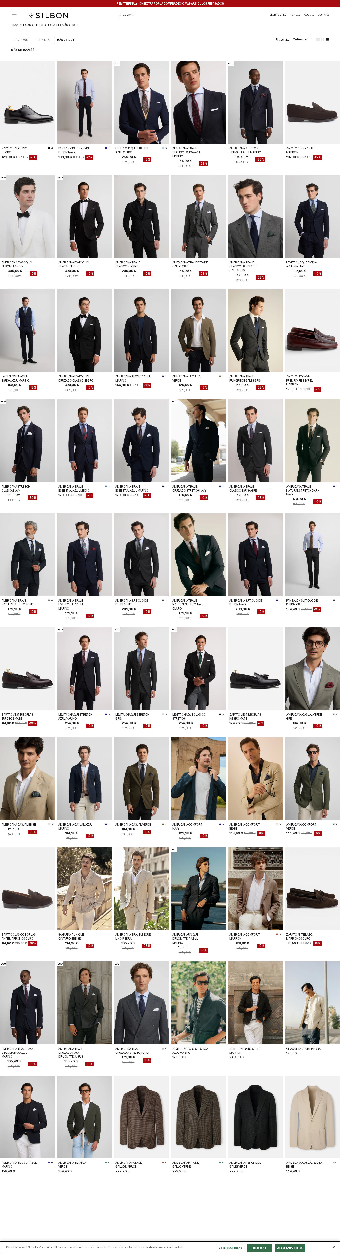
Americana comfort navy (187, 826)
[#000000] (49, 148)
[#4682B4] (106, 486)
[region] (170, 1247)
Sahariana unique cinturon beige (71, 936)
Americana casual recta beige (304, 1165)
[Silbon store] (48, 15)
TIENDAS (295, 15)
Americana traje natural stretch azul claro (188, 604)
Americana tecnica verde (186, 378)
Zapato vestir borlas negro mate (245, 716)
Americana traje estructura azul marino (71, 604)
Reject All (259, 1248)
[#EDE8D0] (49, 824)
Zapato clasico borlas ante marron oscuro (19, 936)
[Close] (333, 1247)
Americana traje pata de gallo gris (190, 264)
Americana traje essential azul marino (131, 488)
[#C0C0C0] (163, 1049)
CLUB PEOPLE (277, 15)
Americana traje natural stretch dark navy (302, 490)
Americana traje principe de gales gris (245, 378)
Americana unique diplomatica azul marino (185, 938)
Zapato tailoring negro (14, 150)
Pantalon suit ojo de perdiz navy (74, 150)
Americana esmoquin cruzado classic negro (76, 378)
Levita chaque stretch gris (132, 716)
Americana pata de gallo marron (128, 1165)
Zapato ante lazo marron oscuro (299, 936)
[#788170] (334, 714)
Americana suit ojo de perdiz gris (131, 602)
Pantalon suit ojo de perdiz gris (302, 602)
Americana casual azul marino (75, 826)
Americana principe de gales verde (245, 1165)
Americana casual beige (19, 824)
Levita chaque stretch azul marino (75, 716)
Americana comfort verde (301, 826)
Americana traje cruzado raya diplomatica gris (70, 1053)
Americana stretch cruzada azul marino (245, 150)
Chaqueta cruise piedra (303, 1049)
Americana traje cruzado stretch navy (189, 488)
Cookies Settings (230, 1248)
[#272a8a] (49, 1162)
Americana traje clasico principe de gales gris (243, 266)
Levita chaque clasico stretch (188, 716)
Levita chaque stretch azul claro (132, 150)
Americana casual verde (133, 824)
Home (14, 25)
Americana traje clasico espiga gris (243, 488)
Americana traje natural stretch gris (17, 602)
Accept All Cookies (290, 1248)
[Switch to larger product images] (318, 39)
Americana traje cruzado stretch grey (132, 1051)
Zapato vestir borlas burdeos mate (17, 716)
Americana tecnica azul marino (133, 378)
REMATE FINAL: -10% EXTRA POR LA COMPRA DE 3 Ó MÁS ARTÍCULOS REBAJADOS (170, 3)
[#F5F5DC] (277, 824)
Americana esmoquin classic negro (73, 264)
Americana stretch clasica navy (16, 488)
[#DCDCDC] (163, 714)
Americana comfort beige (244, 826)
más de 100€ (65, 40)
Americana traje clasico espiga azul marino (186, 152)
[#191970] (106, 148)
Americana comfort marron (244, 936)
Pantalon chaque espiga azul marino (16, 378)
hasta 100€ (42, 40)
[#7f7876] (49, 600)
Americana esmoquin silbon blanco (17, 264)
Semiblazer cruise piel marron (245, 1051)
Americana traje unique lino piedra (133, 936)
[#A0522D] (277, 934)
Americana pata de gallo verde (185, 1165)
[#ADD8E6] (163, 148)
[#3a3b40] (163, 600)
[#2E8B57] (334, 824)
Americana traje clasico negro (127, 264)
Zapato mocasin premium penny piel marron (299, 380)
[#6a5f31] (163, 824)
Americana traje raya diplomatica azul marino (17, 1053)
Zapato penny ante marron (300, 150)
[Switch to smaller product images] (322, 39)
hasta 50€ (21, 40)
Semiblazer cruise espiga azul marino (190, 1051)
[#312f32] (334, 600)
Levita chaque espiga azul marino (301, 264)
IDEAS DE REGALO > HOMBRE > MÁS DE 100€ (50, 25)
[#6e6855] (220, 376)
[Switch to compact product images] (327, 39)
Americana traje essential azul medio (73, 488)
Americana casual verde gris (304, 716)
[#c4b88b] (334, 1162)
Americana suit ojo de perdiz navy (245, 602)
